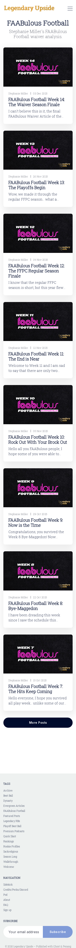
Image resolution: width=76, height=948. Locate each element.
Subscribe (58, 932)
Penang (67, 946)
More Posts (38, 722)
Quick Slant (9, 836)
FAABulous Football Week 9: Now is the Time (35, 522)
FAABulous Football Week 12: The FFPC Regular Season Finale (36, 271)
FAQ (5, 904)
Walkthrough (10, 861)
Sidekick (8, 884)
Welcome (8, 866)
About (6, 899)
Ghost (56, 946)
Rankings (8, 841)
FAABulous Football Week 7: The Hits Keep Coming (35, 688)
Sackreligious (10, 851)
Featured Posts (11, 816)
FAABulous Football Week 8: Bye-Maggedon (35, 605)
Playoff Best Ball (12, 826)
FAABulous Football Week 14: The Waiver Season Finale (36, 102)
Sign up (7, 910)
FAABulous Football (14, 810)
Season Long (10, 856)
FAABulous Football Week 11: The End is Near (36, 356)
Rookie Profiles (11, 846)
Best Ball (8, 795)
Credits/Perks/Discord (15, 889)
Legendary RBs (11, 821)
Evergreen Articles (14, 805)
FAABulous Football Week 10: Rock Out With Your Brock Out (37, 439)
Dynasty (8, 800)
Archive (7, 790)
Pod (5, 894)
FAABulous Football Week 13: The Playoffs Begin (36, 185)
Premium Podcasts (13, 831)
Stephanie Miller (18, 93)
